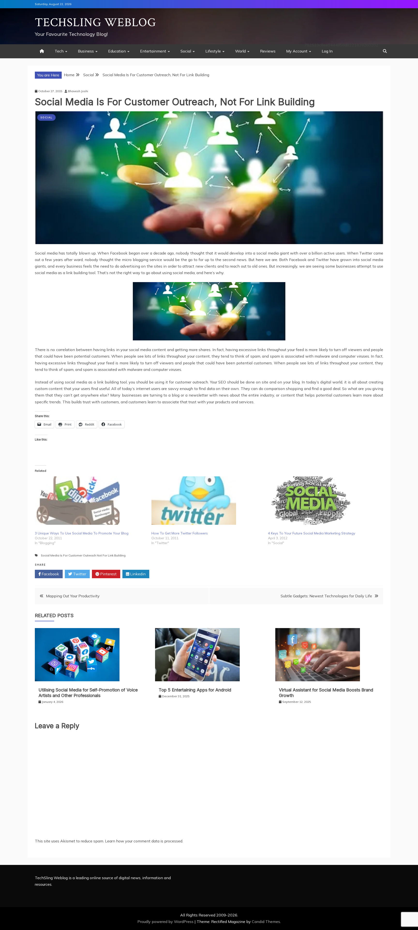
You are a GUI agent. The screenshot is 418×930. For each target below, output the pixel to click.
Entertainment (153, 51)
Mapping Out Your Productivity (73, 595)
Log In (327, 51)
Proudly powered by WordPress (165, 921)
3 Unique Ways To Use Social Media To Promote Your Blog (81, 533)
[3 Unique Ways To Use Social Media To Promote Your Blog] (91, 500)
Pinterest (108, 573)
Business (86, 51)
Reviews (268, 51)
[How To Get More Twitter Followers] (207, 500)
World (240, 51)
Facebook (50, 573)
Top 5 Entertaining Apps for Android (195, 689)
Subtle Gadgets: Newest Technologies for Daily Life (326, 595)
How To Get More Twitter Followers (179, 533)
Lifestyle (213, 51)
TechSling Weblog (95, 22)
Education (117, 51)
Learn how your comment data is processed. (144, 841)
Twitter (79, 573)
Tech (59, 51)
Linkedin (137, 573)
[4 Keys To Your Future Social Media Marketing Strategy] (324, 500)
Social (185, 51)
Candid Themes (266, 921)
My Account (296, 51)
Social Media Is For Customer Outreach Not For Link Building (83, 555)
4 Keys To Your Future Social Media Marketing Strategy (311, 533)
